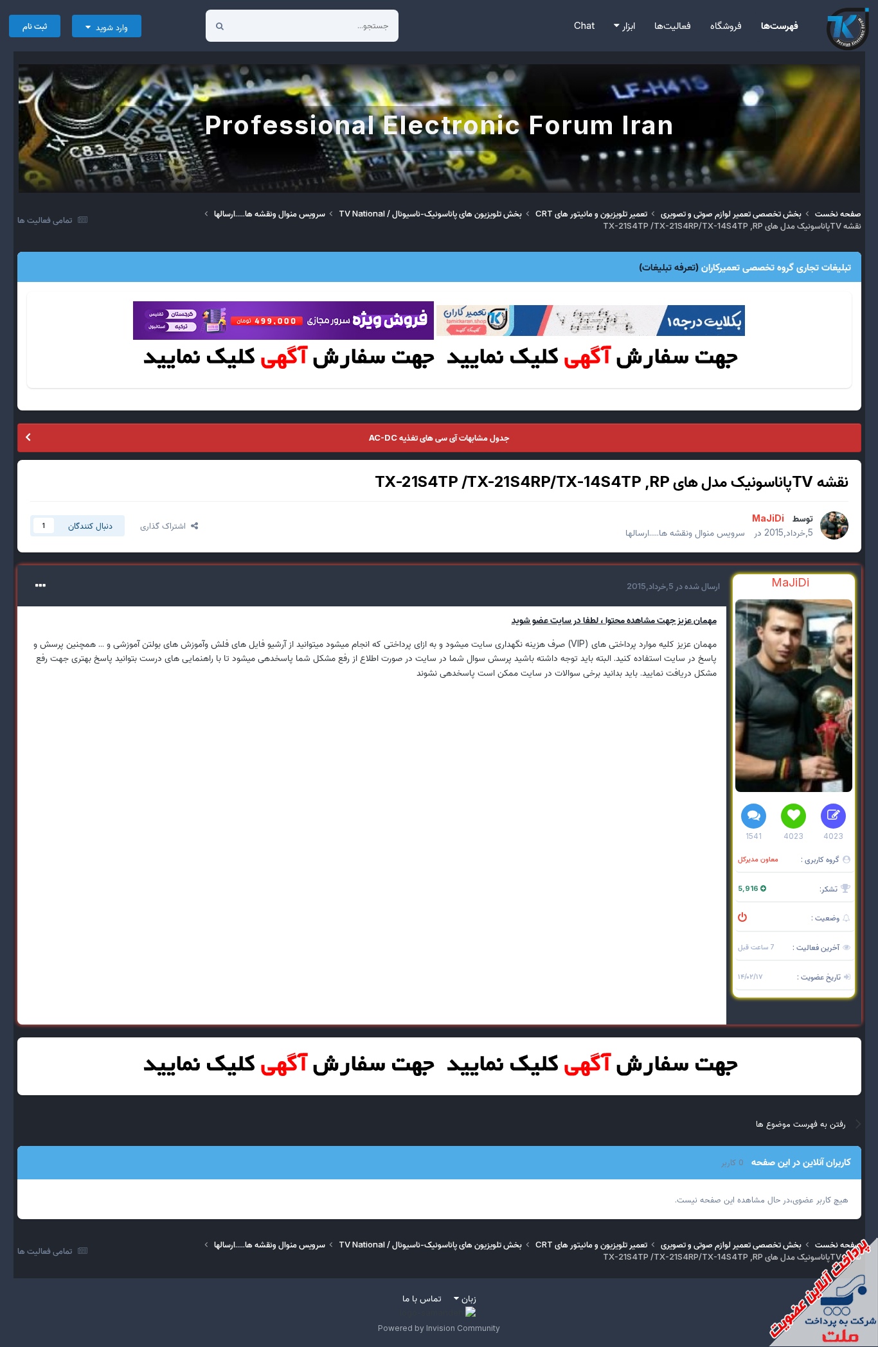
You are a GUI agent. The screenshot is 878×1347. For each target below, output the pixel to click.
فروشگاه (726, 25)
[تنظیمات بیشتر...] (40, 586)
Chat (584, 25)
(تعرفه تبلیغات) (669, 267)
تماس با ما (422, 1297)
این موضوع (268, 25)
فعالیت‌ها (672, 25)
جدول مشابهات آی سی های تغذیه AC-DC (439, 437)
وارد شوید (109, 27)
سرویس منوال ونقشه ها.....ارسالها (685, 532)
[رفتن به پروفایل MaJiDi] (834, 525)
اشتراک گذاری (165, 525)
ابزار (627, 25)
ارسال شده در (673, 586)
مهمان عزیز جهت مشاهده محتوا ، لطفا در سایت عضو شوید (614, 619)
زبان (467, 1297)
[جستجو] (220, 26)
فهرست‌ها (779, 25)
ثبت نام (34, 26)
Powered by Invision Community (439, 1328)
